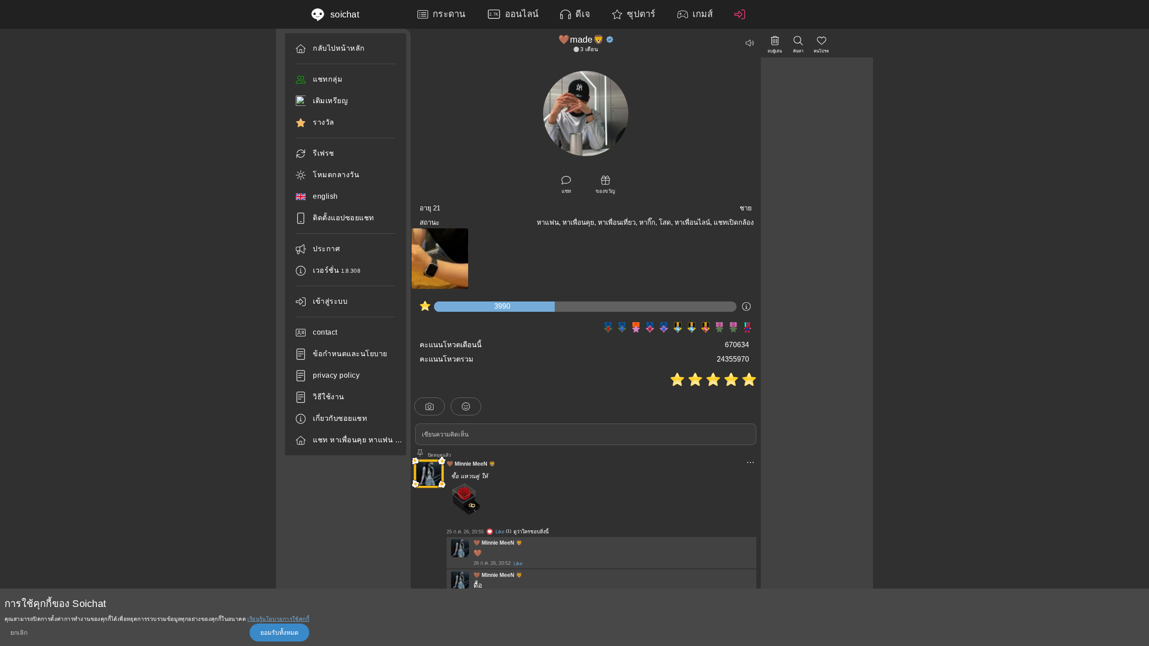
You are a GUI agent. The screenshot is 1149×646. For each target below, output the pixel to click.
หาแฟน (548, 222)
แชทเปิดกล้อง (734, 222)
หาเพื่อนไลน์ (692, 222)
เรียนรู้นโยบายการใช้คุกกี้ (278, 619)
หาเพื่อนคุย (578, 222)
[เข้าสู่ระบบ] (742, 14)
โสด (665, 222)
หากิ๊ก (647, 222)
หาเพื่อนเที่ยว (617, 222)
